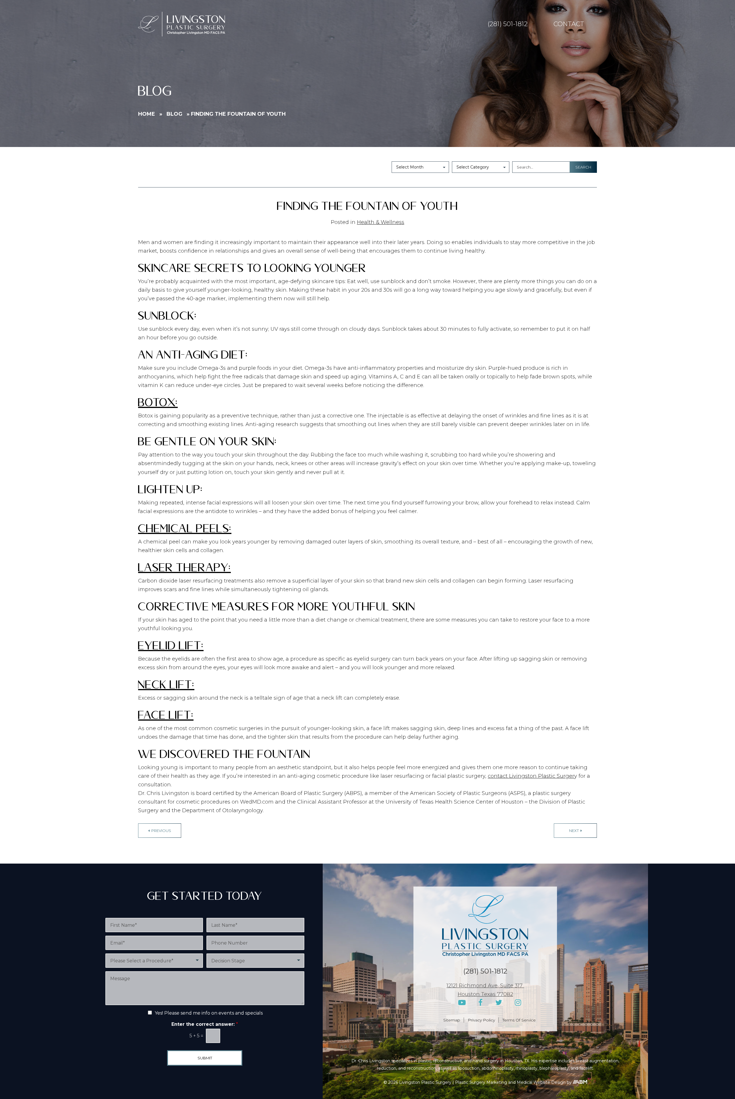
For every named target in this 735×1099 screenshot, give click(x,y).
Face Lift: (166, 717)
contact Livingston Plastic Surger (531, 776)
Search (583, 167)
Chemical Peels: (184, 531)
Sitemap (451, 1020)
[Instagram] (518, 1003)
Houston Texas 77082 (485, 994)
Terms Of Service (519, 1020)
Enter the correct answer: (204, 1024)
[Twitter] (498, 1003)
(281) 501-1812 (508, 24)
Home (146, 114)
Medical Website (533, 1082)
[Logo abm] (580, 1082)
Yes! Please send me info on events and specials (209, 1013)
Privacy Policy (481, 1020)
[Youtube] (462, 1003)
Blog (174, 114)
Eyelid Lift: (171, 648)
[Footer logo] (485, 926)
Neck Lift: (166, 687)
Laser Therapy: (184, 570)
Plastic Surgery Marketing (481, 1082)
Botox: (158, 404)
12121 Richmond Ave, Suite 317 (485, 985)
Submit (205, 1058)
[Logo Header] (181, 24)
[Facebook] (480, 1003)
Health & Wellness (380, 222)
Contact (569, 24)
